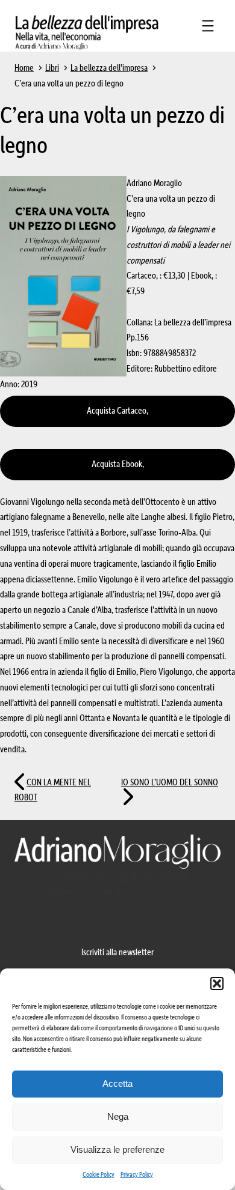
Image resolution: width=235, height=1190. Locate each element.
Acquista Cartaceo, (117, 411)
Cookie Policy (98, 1175)
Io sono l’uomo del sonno (169, 783)
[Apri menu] (208, 25)
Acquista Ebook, (118, 464)
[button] (217, 983)
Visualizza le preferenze (117, 1149)
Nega (117, 1116)
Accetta (117, 1083)
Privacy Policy (137, 1175)
